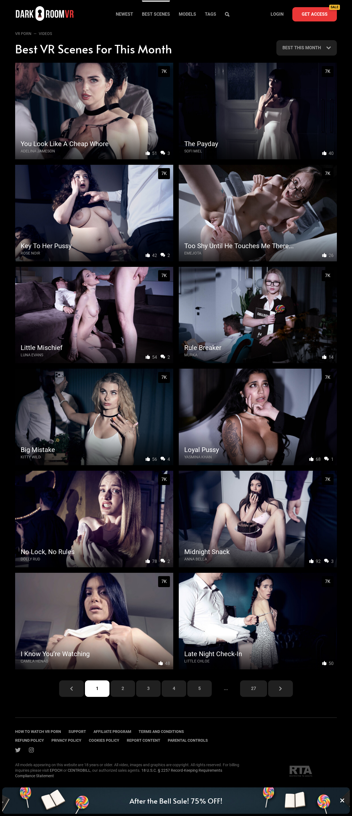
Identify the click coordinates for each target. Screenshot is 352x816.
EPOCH (56, 770)
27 (253, 688)
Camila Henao (34, 661)
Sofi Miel (193, 151)
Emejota (192, 253)
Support (77, 731)
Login (277, 14)
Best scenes (156, 14)
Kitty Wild (31, 457)
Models (187, 14)
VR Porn (23, 33)
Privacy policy (66, 740)
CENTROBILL (79, 770)
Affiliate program (112, 731)
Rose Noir (30, 253)
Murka (190, 355)
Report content (143, 740)
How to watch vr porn (38, 731)
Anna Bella (195, 559)
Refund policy (29, 740)
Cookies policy (104, 740)
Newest (124, 14)
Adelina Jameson (38, 151)
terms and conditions (161, 731)
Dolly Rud (30, 559)
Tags (210, 14)
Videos (45, 33)
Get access (319, 12)
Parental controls (188, 740)
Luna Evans (32, 355)
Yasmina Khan (198, 457)
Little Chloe (197, 661)
